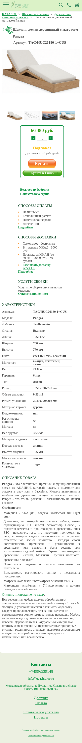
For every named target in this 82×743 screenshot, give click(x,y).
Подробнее (25, 227)
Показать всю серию (34, 194)
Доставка (41, 698)
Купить (42, 163)
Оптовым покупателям (41, 712)
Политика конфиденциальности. (41, 735)
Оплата (41, 703)
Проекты (41, 717)
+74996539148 (41, 671)
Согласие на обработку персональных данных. (41, 730)
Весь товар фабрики (34, 189)
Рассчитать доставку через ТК (37, 266)
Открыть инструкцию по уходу (23, 594)
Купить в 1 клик (42, 173)
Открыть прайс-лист (33, 293)
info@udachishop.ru (41, 678)
